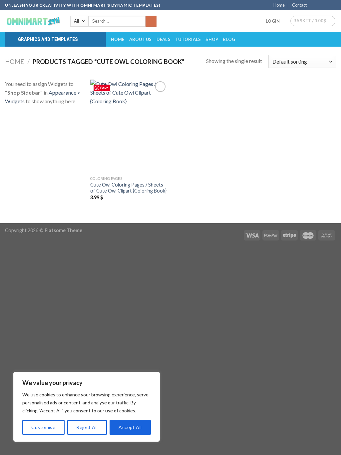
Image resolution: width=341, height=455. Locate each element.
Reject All (87, 427)
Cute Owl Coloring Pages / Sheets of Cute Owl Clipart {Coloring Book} (128, 188)
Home (279, 5)
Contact (299, 5)
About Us (140, 39)
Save (104, 87)
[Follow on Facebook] (314, 5)
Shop (211, 39)
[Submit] (151, 21)
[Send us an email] (333, 5)
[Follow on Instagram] (320, 5)
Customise (43, 427)
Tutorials (188, 39)
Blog (229, 39)
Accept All (130, 427)
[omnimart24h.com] (32, 21)
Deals (163, 39)
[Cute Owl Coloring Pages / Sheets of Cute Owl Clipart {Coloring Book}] (129, 126)
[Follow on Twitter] (326, 5)
